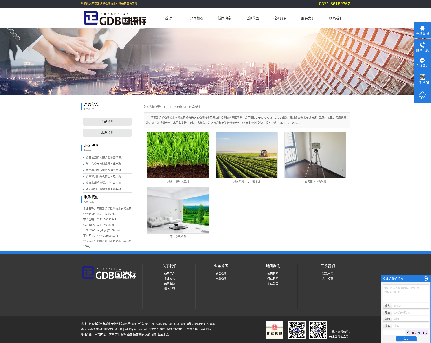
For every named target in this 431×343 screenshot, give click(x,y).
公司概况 (196, 18)
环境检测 (194, 107)
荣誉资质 (169, 283)
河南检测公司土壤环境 (246, 181)
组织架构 (169, 288)
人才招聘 (327, 278)
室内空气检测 (178, 236)
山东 (160, 334)
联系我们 (336, 18)
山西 (129, 334)
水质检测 (107, 133)
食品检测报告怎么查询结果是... (104, 170)
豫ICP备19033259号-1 (172, 329)
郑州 (123, 334)
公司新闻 (272, 273)
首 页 (169, 18)
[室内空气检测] (178, 210)
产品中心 (179, 107)
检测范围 (252, 18)
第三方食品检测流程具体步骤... (104, 164)
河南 (111, 334)
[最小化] (426, 278)
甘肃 (154, 334)
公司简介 (169, 273)
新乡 (142, 334)
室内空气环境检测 (315, 181)
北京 (166, 334)
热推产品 (86, 334)
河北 (117, 334)
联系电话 (327, 273)
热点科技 (205, 329)
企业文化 (169, 278)
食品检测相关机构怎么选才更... (104, 176)
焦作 (148, 334)
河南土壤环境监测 (178, 181)
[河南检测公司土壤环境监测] (247, 155)
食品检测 (107, 121)
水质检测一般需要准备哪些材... (104, 189)
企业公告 (272, 283)
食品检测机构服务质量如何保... (104, 157)
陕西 (136, 334)
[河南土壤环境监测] (178, 155)
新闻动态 (224, 18)
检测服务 (280, 18)
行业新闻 (272, 278)
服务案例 (308, 18)
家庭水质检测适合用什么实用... (104, 182)
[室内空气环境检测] (315, 155)
